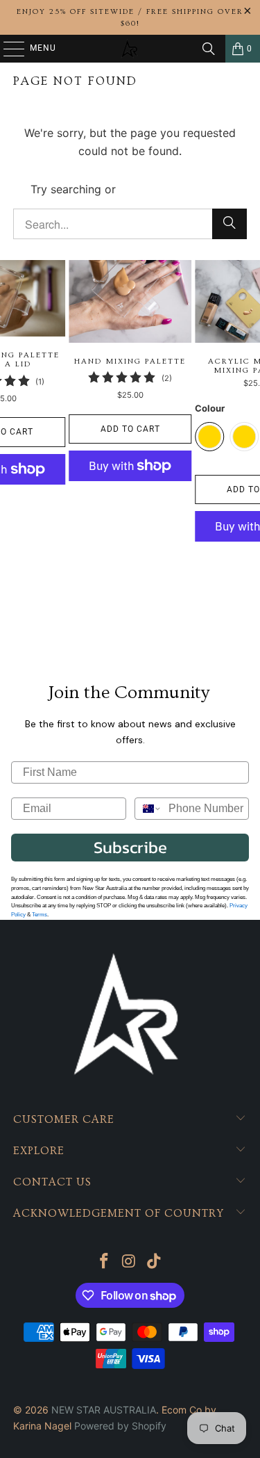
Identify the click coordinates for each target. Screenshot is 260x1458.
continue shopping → (174, 189)
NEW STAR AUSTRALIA (103, 1410)
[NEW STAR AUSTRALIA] (130, 49)
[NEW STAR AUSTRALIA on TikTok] (154, 1262)
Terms (39, 915)
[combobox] (148, 808)
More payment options (130, 501)
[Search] (209, 49)
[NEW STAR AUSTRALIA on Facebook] (104, 1262)
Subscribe (130, 847)
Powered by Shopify (120, 1426)
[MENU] (7, 49)
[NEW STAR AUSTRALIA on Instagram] (129, 1262)
